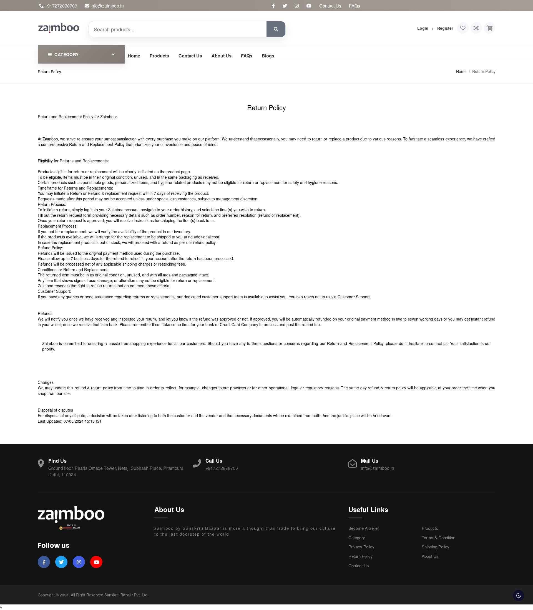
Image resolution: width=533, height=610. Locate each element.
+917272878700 (60, 5)
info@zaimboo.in (106, 5)
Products (159, 55)
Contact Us (330, 5)
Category (356, 537)
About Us (222, 55)
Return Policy (360, 556)
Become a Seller (363, 528)
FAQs (354, 5)
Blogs (268, 55)
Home (134, 55)
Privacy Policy (361, 546)
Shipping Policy (435, 546)
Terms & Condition (438, 537)
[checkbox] (518, 595)
